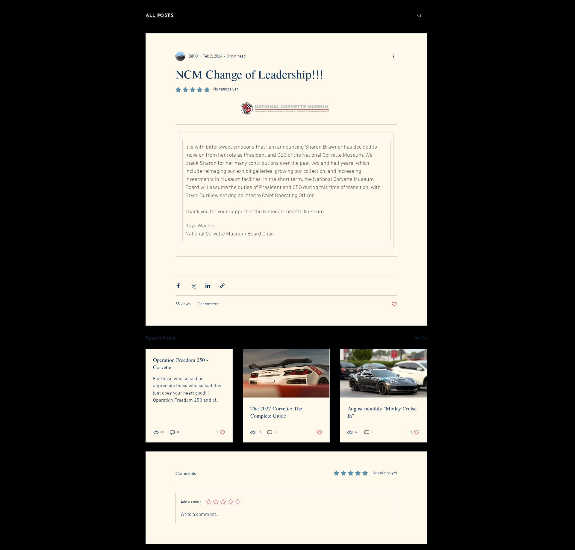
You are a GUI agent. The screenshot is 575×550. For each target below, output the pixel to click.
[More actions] (393, 56)
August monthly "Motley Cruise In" (382, 412)
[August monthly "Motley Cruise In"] (383, 373)
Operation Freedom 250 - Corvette (180, 363)
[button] (419, 15)
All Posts (159, 15)
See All (421, 337)
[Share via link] (222, 285)
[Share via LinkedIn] (208, 285)
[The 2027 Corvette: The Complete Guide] (286, 373)
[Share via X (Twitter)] (193, 285)
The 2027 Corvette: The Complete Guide (276, 412)
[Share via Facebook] (178, 285)
